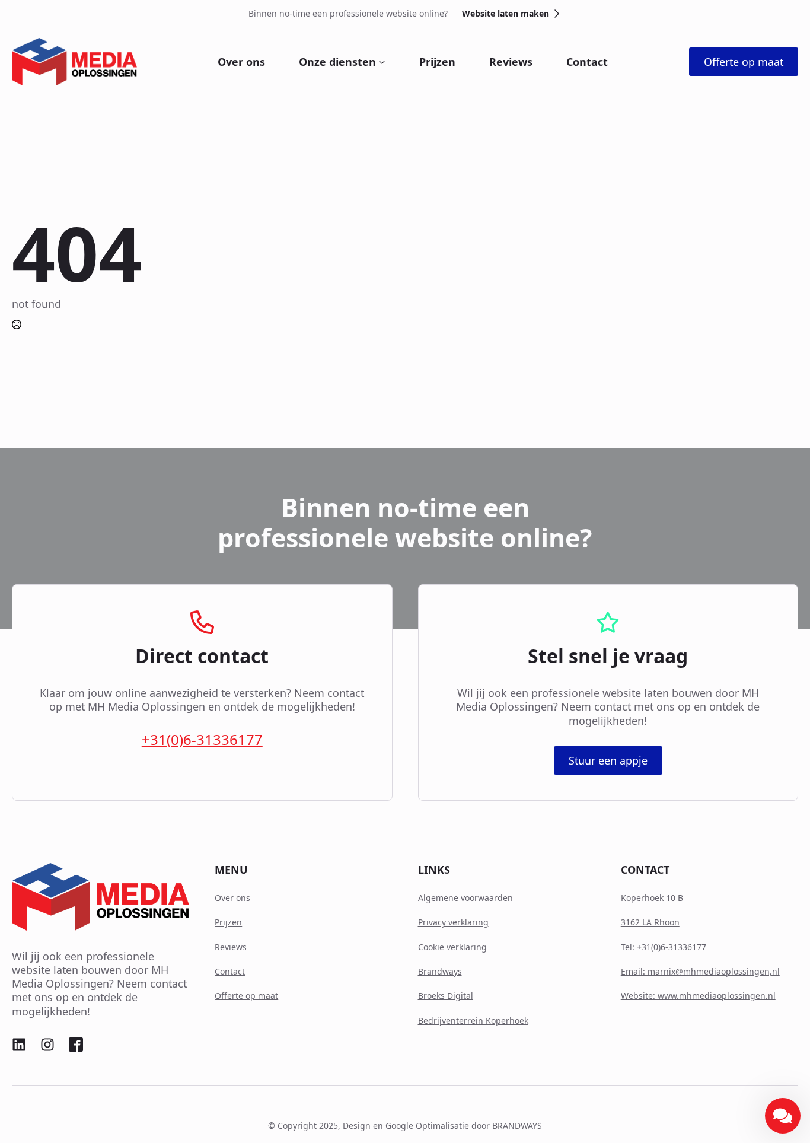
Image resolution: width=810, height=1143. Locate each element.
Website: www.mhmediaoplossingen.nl (698, 995)
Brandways (440, 971)
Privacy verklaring (453, 922)
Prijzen (437, 61)
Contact (587, 61)
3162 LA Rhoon (650, 922)
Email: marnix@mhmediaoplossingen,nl (700, 971)
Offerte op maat (246, 995)
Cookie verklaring (452, 947)
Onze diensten (337, 61)
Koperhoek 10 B (652, 897)
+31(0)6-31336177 (202, 739)
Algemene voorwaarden (465, 897)
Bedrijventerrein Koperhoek (473, 1020)
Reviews (510, 61)
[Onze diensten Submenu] (380, 61)
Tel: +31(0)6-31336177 (663, 947)
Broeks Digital (445, 995)
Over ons (241, 61)
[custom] (19, 1044)
